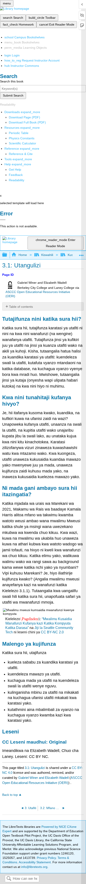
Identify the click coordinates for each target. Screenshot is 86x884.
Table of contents (21, 306)
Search (9, 878)
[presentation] (30, 619)
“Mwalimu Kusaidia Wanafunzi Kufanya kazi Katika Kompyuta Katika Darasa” (38, 623)
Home (23, 255)
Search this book (11, 81)
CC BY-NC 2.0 (52, 632)
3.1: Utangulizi (35, 768)
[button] (16, 175)
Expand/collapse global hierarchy (7, 255)
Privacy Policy (46, 858)
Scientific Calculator (22, 143)
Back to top (10, 794)
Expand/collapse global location (81, 253)
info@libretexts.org (33, 867)
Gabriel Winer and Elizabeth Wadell (43, 778)
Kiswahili (47, 255)
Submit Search (13, 95)
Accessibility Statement (35, 862)
